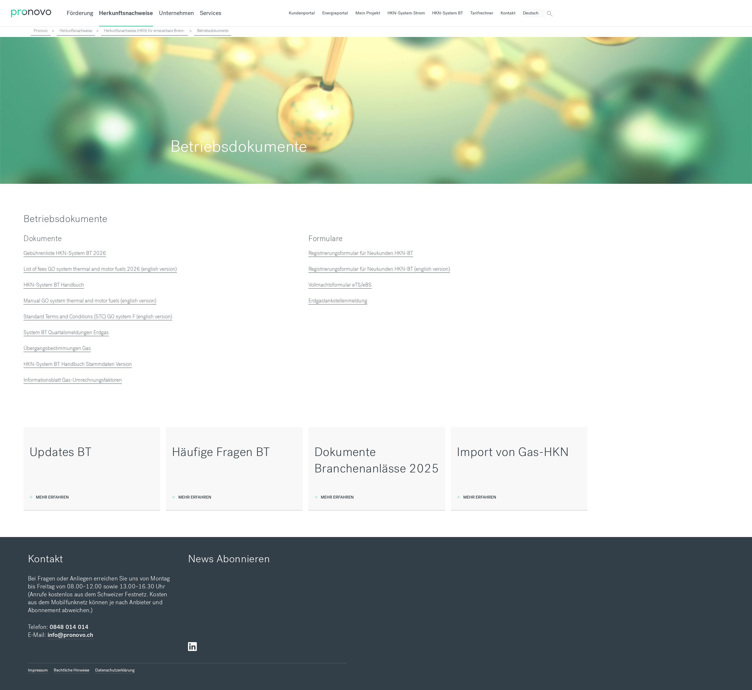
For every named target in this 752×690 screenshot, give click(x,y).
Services (210, 13)
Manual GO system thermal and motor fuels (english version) (90, 300)
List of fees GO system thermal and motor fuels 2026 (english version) (100, 268)
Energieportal (335, 13)
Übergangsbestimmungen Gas (57, 348)
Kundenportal (302, 13)
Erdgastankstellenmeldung (337, 300)
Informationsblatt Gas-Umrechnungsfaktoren (73, 379)
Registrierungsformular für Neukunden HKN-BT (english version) (379, 268)
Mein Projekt (367, 13)
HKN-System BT (447, 13)
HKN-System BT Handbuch (54, 284)
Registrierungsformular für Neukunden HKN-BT (360, 253)
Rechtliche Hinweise (71, 670)
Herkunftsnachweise (126, 13)
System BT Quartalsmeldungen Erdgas (66, 332)
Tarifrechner (481, 13)
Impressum (38, 670)
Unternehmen (176, 13)
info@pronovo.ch (70, 635)
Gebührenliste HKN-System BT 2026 (65, 253)
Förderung (80, 13)
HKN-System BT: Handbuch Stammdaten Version (78, 364)
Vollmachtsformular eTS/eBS (340, 284)
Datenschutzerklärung (115, 670)
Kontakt (508, 13)
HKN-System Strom (406, 13)
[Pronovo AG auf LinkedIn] (192, 646)
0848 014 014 (69, 627)
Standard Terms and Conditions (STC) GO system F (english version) (98, 316)
